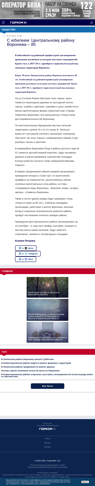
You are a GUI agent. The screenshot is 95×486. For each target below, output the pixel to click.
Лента (47, 439)
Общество (9, 29)
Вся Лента (47, 386)
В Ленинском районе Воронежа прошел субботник (27, 359)
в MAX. (27, 259)
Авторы (47, 447)
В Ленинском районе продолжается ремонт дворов (28, 367)
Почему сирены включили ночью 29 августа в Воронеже (30, 371)
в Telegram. (30, 254)
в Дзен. (28, 248)
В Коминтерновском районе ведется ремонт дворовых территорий (36, 363)
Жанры (47, 443)
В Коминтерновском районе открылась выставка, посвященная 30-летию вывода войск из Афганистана (47, 375)
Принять (85, 482)
